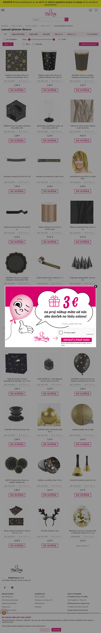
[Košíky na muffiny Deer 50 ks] (50, 476)
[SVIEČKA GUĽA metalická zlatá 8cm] (50, 426)
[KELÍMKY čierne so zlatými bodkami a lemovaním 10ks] (82, 71)
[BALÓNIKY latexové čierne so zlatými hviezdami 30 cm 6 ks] (82, 375)
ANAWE (73, 631)
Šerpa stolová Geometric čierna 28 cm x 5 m (17, 532)
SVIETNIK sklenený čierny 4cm (17, 429)
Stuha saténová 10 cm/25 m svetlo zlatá (50, 228)
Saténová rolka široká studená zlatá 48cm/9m (82, 127)
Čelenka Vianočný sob (50, 531)
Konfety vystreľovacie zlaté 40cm (50, 176)
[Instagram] (12, 588)
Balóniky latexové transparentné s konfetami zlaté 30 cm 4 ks (82, 532)
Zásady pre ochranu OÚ (43, 600)
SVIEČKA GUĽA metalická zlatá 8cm (50, 430)
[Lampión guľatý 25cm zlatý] (82, 426)
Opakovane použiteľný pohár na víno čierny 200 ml (50, 127)
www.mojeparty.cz (19, 625)
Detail (24, 81)
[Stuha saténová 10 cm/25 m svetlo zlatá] (50, 223)
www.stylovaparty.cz (75, 628)
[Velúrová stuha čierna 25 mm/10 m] (17, 223)
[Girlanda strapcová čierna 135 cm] (17, 172)
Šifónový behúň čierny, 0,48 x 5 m (83, 228)
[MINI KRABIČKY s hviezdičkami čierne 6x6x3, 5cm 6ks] (50, 375)
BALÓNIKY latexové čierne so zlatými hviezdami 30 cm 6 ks (83, 380)
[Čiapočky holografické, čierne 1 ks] (82, 274)
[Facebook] (4, 588)
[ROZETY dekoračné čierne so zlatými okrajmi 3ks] (17, 476)
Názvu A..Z (59, 34)
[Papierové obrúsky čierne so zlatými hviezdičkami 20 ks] (17, 71)
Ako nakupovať (7, 597)
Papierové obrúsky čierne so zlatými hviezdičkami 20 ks (17, 76)
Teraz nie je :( (82, 546)
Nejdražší (46, 34)
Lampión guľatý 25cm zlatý (83, 429)
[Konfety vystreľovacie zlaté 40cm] (50, 172)
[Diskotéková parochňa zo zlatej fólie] (82, 172)
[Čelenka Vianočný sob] (50, 527)
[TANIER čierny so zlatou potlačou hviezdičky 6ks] (17, 122)
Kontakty (38, 607)
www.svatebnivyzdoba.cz (58, 625)
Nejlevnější (33, 34)
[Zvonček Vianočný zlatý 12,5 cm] (82, 476)
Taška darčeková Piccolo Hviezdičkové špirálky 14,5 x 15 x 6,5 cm (17, 381)
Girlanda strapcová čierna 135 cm (17, 176)
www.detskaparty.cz (80, 625)
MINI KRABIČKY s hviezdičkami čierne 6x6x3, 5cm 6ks (50, 380)
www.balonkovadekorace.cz (29, 628)
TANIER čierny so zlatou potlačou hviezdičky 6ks (17, 127)
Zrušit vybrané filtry (88, 44)
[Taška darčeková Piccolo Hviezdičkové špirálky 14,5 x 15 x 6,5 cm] (17, 374)
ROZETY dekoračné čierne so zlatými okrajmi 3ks (17, 481)
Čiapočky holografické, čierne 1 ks (83, 279)
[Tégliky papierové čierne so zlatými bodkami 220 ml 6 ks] (50, 71)
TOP (5, 34)
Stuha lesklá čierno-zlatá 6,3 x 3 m (50, 279)
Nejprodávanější (18, 34)
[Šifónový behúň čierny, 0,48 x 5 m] (82, 223)
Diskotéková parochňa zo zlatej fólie (83, 177)
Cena (24, 39)
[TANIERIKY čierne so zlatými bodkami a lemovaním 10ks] (17, 274)
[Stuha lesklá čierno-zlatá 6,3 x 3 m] (50, 274)
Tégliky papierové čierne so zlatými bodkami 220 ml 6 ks (50, 76)
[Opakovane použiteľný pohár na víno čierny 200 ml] (50, 122)
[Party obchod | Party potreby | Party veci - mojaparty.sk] (50, 13)
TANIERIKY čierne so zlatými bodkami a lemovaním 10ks (17, 279)
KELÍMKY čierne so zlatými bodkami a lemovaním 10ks (83, 76)
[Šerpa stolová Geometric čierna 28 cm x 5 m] (17, 527)
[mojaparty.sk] (17, 569)
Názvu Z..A (71, 34)
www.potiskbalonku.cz (53, 628)
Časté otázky (40, 597)
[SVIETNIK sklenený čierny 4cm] (17, 426)
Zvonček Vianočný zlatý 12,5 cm (83, 480)
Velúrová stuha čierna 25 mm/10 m (17, 228)
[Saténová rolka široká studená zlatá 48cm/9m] (82, 122)
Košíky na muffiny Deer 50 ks (50, 480)
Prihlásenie (90, 10)
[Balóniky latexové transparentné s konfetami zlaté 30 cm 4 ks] (82, 527)
